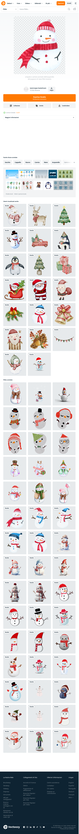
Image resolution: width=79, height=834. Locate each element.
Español (70, 786)
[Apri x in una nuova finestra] (40, 827)
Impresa (6, 792)
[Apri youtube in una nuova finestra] (44, 827)
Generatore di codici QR (8, 816)
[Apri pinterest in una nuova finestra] (34, 827)
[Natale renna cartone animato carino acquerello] (39, 215)
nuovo (28, 162)
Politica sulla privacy (68, 827)
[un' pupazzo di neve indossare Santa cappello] (39, 691)
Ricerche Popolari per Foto (29, 799)
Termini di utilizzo (55, 827)
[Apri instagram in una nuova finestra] (27, 827)
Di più (48, 3)
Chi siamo (50, 789)
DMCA (25, 786)
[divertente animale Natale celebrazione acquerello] (64, 240)
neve (46, 162)
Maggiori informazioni (12, 117)
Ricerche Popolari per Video (29, 804)
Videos (27, 3)
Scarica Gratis (39, 98)
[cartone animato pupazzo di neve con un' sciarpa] (64, 691)
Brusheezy (6, 783)
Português (70, 789)
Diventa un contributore (51, 792)
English (69, 783)
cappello (18, 162)
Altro (68, 797)
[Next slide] (71, 162)
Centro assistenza (53, 783)
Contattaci (50, 786)
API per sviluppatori (7, 798)
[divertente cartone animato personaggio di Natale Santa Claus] (39, 289)
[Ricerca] (69, 9)
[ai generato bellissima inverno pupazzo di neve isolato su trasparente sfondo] (14, 592)
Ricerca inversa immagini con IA (8, 805)
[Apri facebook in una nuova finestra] (24, 827)
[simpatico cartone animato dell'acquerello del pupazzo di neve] (39, 314)
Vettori (9, 3)
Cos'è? (18, 112)
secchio (7, 162)
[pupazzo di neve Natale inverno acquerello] (14, 215)
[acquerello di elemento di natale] (39, 240)
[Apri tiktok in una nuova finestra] (37, 827)
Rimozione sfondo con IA (8, 811)
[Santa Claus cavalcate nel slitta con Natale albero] (14, 289)
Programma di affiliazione (28, 789)
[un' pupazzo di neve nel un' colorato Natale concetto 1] (39, 642)
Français (70, 795)
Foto (18, 3)
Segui (51, 90)
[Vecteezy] (3, 3)
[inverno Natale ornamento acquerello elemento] (64, 215)
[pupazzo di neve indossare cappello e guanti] (14, 716)
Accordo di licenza (29, 783)
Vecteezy (6, 786)
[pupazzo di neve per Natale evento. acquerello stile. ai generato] (64, 542)
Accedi (69, 3)
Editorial (38, 3)
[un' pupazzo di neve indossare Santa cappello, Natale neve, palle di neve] (39, 716)
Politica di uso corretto (65, 829)
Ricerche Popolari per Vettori (29, 794)
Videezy (6, 789)
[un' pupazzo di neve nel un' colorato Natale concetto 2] (14, 642)
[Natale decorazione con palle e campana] (14, 314)
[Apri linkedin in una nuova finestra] (30, 827)
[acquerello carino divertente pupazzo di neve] (14, 418)
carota (37, 162)
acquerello (56, 162)
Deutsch (70, 792)
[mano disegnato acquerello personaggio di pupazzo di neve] (14, 468)
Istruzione (6, 795)
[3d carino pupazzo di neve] (64, 642)
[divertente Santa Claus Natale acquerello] (64, 289)
